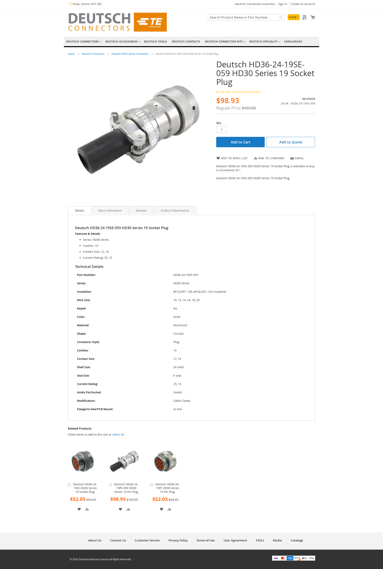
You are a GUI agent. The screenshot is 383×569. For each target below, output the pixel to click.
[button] (294, 17)
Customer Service (147, 540)
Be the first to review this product (238, 92)
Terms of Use (205, 540)
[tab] (79, 210)
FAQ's (260, 540)
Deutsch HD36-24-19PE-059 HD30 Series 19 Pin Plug (126, 488)
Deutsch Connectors (93, 53)
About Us (94, 540)
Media (277, 540)
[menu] (191, 41)
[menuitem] (83, 41)
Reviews (141, 210)
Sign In (282, 4)
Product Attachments (175, 210)
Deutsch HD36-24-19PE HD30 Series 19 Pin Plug (167, 488)
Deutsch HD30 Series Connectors (130, 53)
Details (79, 210)
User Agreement (235, 540)
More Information (110, 210)
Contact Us (118, 540)
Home (71, 53)
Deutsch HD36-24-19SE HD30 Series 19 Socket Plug (85, 488)
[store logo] (117, 22)
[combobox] (246, 17)
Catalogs (297, 540)
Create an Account (303, 4)
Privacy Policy (178, 540)
